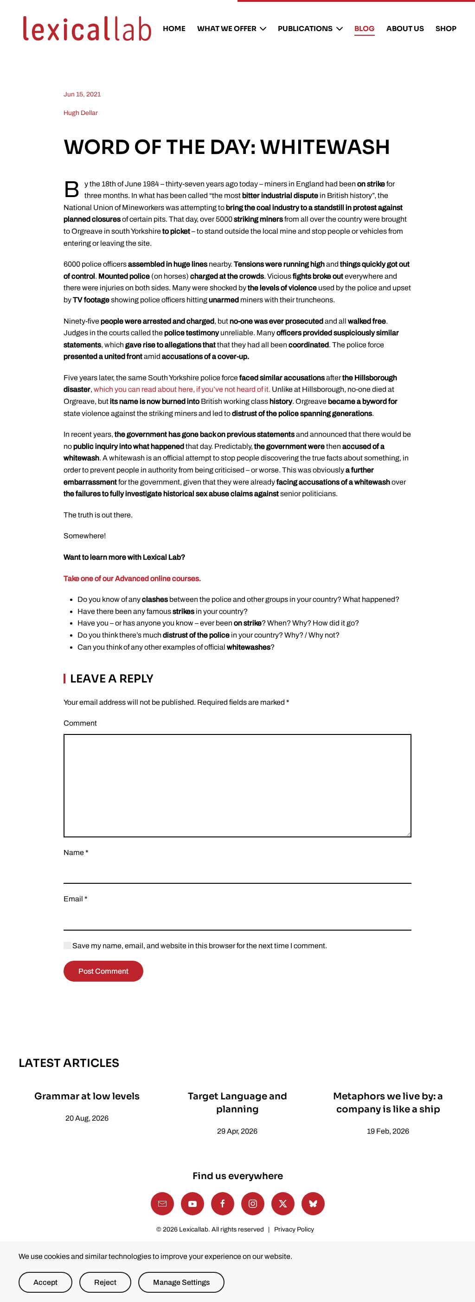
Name (76, 852)
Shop (446, 28)
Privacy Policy (294, 1229)
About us (405, 28)
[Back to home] (87, 29)
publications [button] (305, 28)
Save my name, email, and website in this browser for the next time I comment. (199, 946)
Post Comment (103, 971)
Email (76, 899)
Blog (364, 28)
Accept (45, 1282)
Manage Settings (181, 1282)
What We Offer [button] (227, 28)
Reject (105, 1282)
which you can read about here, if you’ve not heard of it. (182, 389)
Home (174, 28)
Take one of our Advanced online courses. (132, 578)
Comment (80, 723)
